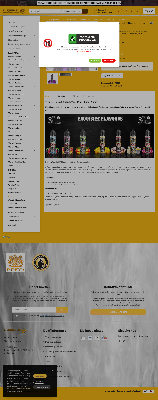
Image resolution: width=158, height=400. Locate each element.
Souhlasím (95, 60)
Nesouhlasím (108, 60)
